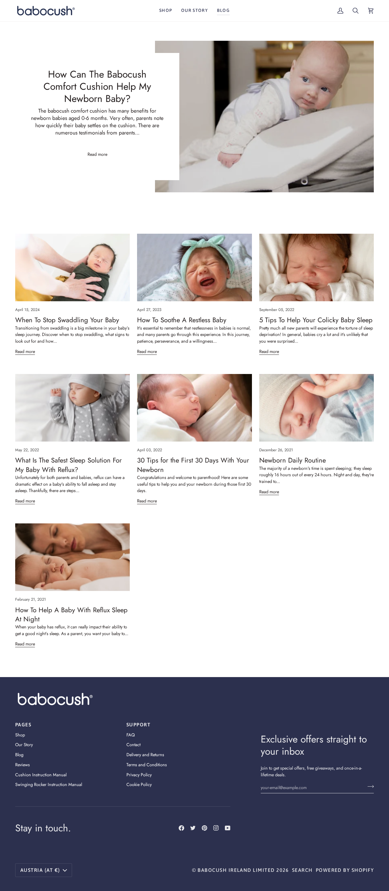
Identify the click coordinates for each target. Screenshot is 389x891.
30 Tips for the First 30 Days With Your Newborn (193, 464)
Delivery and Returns (145, 754)
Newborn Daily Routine (292, 460)
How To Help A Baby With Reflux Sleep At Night (71, 614)
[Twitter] (193, 828)
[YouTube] (227, 828)
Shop (20, 735)
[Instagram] (216, 828)
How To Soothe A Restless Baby (181, 320)
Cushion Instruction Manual (41, 774)
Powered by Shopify (345, 870)
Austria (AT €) (40, 870)
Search (302, 870)
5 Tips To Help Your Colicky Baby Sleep (316, 320)
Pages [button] (23, 724)
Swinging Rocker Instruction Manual (48, 784)
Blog (19, 754)
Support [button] (138, 724)
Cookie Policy (139, 784)
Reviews (22, 764)
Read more (97, 154)
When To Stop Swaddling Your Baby (67, 320)
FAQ (130, 735)
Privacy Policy (139, 774)
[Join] (369, 786)
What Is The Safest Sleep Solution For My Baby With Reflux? (68, 464)
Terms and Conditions (146, 764)
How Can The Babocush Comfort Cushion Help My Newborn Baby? (97, 86)
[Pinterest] (204, 828)
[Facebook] (181, 828)
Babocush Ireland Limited (236, 870)
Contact (133, 744)
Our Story (24, 744)
